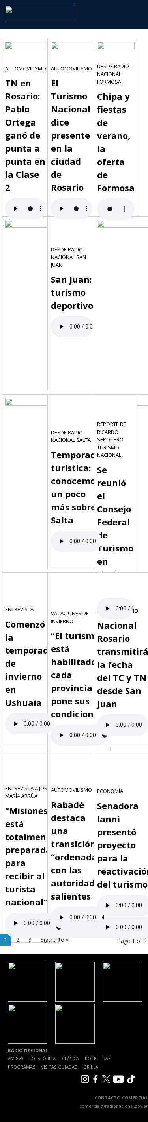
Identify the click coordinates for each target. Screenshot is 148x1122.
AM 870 (15, 1058)
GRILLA (90, 1067)
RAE (107, 1058)
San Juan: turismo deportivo (72, 292)
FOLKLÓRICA (42, 1058)
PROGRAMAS (21, 1067)
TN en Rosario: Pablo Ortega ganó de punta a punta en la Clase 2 (25, 135)
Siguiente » (54, 939)
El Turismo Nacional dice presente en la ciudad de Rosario (70, 135)
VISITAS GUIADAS (59, 1067)
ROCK (91, 1058)
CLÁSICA (70, 1058)
